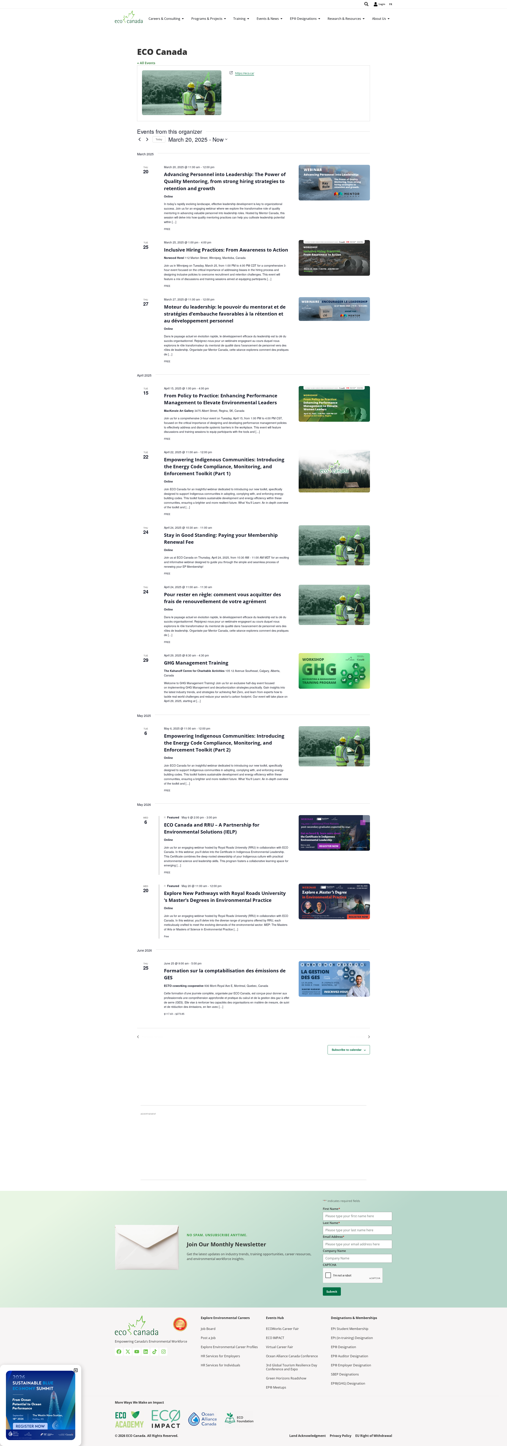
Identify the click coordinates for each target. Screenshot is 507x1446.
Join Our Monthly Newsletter (226, 1244)
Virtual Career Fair (279, 1347)
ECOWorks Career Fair (282, 1329)
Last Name (331, 1223)
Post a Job (208, 1338)
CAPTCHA (329, 1265)
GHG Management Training (196, 662)
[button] (75, 1370)
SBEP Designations (345, 1374)
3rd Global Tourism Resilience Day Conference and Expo (291, 1367)
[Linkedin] (146, 1352)
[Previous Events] (139, 139)
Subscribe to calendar (346, 1050)
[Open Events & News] (281, 18)
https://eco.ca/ (244, 73)
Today (159, 139)
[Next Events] (147, 139)
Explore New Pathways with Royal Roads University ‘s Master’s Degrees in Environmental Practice (225, 896)
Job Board (208, 1329)
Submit (331, 1291)
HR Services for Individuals (220, 1365)
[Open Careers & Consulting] (182, 18)
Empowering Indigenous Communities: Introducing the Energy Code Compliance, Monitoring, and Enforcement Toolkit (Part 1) (224, 466)
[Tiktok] (154, 1352)
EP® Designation (343, 1347)
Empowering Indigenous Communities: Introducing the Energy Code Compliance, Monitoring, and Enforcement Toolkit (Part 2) (224, 743)
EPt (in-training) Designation (352, 1338)
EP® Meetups (276, 1387)
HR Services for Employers (220, 1356)
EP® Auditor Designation (349, 1356)
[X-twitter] (128, 1352)
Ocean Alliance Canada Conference (292, 1356)
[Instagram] (163, 1352)
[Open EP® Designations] (319, 18)
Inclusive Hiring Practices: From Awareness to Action (226, 249)
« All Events (146, 63)
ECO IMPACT (275, 1338)
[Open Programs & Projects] (225, 18)
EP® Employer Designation (351, 1365)
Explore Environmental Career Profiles (229, 1347)
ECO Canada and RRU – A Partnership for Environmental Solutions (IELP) (211, 828)
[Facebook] (119, 1352)
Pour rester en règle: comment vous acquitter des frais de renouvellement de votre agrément (222, 598)
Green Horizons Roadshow (286, 1378)
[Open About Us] (388, 18)
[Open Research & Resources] (363, 18)
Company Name (334, 1251)
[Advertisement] (253, 1145)
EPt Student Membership (349, 1329)
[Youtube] (137, 1352)
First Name (331, 1209)
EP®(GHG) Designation (348, 1383)
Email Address (333, 1237)
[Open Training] (248, 18)
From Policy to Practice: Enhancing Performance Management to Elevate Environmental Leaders (220, 399)
